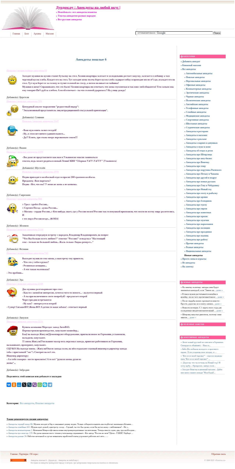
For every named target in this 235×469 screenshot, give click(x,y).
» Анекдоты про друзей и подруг (200, 177)
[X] (24, 385)
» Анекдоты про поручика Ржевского (202, 169)
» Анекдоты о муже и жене (197, 146)
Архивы (37, 33)
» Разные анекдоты (193, 247)
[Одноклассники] (14, 385)
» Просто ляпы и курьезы (193, 258)
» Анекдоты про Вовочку (196, 162)
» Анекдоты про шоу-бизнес (198, 158)
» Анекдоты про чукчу (195, 204)
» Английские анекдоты (196, 104)
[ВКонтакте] (9, 385)
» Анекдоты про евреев (195, 208)
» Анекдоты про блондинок (198, 200)
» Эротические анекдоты (196, 92)
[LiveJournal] (29, 385)
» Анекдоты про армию (196, 197)
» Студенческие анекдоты (197, 127)
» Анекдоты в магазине (195, 135)
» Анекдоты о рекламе (195, 139)
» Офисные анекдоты (194, 84)
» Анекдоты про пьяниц (196, 235)
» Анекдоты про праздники (198, 231)
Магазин (50, 33)
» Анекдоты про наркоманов (198, 224)
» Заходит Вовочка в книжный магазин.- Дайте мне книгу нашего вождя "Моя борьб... (201, 371)
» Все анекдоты (188, 69)
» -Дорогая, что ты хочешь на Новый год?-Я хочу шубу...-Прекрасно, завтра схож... (200, 364)
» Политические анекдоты (197, 100)
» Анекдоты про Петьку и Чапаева (201, 173)
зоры (35, 453)
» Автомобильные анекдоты (198, 73)
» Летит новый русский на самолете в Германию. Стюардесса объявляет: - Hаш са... (202, 344)
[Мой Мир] (19, 385)
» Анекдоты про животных (197, 212)
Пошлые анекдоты (44, 403)
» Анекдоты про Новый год (197, 189)
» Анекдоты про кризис (196, 216)
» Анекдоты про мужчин (196, 220)
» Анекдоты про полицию (197, 227)
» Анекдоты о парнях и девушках (201, 142)
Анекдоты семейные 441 (19, 427)
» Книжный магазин (191, 65)
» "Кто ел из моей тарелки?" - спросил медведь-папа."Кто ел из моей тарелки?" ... (202, 357)
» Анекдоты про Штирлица (198, 154)
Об (31, 453)
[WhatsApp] (39, 385)
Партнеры (23, 453)
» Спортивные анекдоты (196, 119)
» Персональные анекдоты (197, 81)
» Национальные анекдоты (197, 251)
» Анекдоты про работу (196, 239)
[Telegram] (50, 385)
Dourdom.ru (220, 460)
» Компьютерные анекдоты (197, 88)
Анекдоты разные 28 (17, 436)
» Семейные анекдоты (195, 112)
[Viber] (34, 385)
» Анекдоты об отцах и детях (198, 150)
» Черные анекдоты (194, 96)
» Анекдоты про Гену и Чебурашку (201, 185)
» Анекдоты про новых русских (200, 181)
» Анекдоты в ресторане (196, 131)
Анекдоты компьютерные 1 (20, 430)
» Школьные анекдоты (195, 123)
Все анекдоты (27, 403)
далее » (219, 290)
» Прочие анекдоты (194, 243)
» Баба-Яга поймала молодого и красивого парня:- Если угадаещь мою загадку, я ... (199, 350)
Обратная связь (218, 453)
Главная (16, 33)
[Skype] (45, 385)
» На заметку (187, 266)
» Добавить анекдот (190, 61)
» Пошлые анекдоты (194, 77)
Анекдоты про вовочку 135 (20, 433)
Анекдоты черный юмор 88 (20, 424)
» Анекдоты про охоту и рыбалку (201, 193)
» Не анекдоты (188, 262)
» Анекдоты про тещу (195, 166)
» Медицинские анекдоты (197, 115)
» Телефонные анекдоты (196, 108)
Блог (27, 33)
